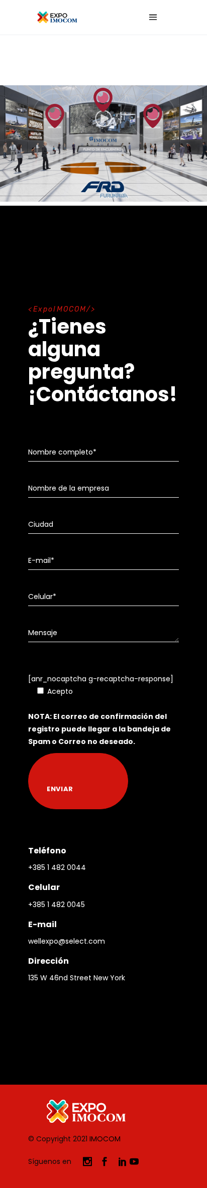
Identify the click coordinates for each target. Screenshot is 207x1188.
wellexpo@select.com (66, 941)
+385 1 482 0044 (57, 867)
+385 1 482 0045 (56, 905)
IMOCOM (105, 1139)
